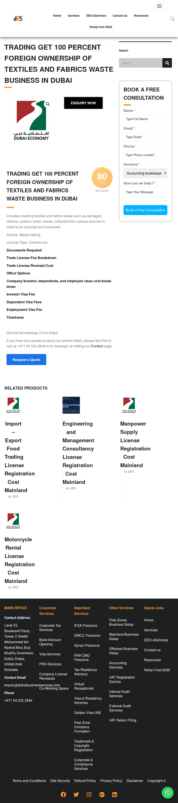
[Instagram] (89, 794)
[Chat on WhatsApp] (168, 793)
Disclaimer (135, 780)
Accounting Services (118, 665)
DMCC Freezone (87, 635)
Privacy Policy (111, 780)
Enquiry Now (83, 102)
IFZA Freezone (85, 625)
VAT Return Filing (122, 720)
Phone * (130, 146)
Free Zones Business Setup (121, 622)
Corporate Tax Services (50, 627)
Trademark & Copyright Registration (84, 745)
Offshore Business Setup (123, 650)
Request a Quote (26, 359)
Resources (141, 15)
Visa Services (50, 653)
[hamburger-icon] (159, 6)
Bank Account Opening (50, 641)
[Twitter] (76, 794)
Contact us (120, 15)
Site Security (60, 780)
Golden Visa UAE (87, 712)
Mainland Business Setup (124, 636)
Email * (129, 128)
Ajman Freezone (87, 645)
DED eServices (96, 15)
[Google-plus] (101, 794)
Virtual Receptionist (84, 686)
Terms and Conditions (29, 780)
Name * (129, 110)
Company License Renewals (53, 676)
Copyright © (156, 780)
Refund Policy (85, 780)
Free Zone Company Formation (82, 727)
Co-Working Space (54, 688)
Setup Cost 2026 (100, 27)
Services (74, 15)
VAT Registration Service (122, 679)
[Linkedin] (114, 794)
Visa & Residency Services (88, 700)
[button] (48, 104)
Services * (132, 164)
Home (57, 15)
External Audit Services (120, 708)
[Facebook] (63, 794)
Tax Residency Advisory (85, 671)
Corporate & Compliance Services (83, 764)
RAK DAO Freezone (82, 657)
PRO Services (50, 663)
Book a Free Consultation (145, 209)
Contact (97, 345)
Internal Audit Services (119, 693)
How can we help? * (140, 183)
